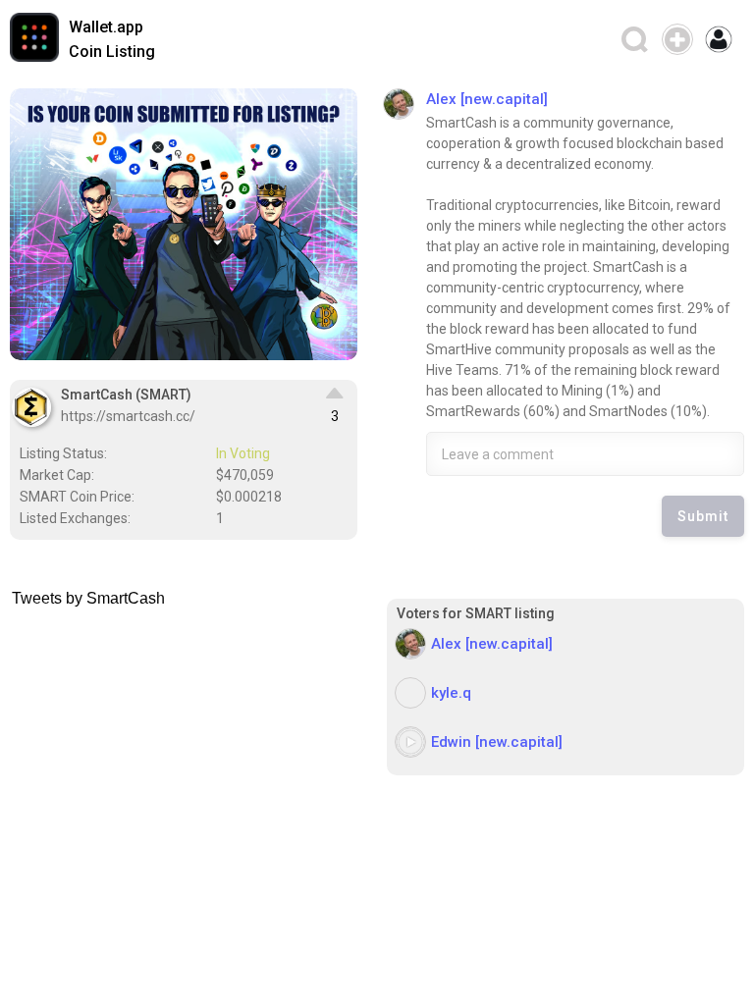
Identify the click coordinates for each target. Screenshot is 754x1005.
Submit (702, 516)
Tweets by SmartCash (88, 598)
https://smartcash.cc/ (128, 416)
